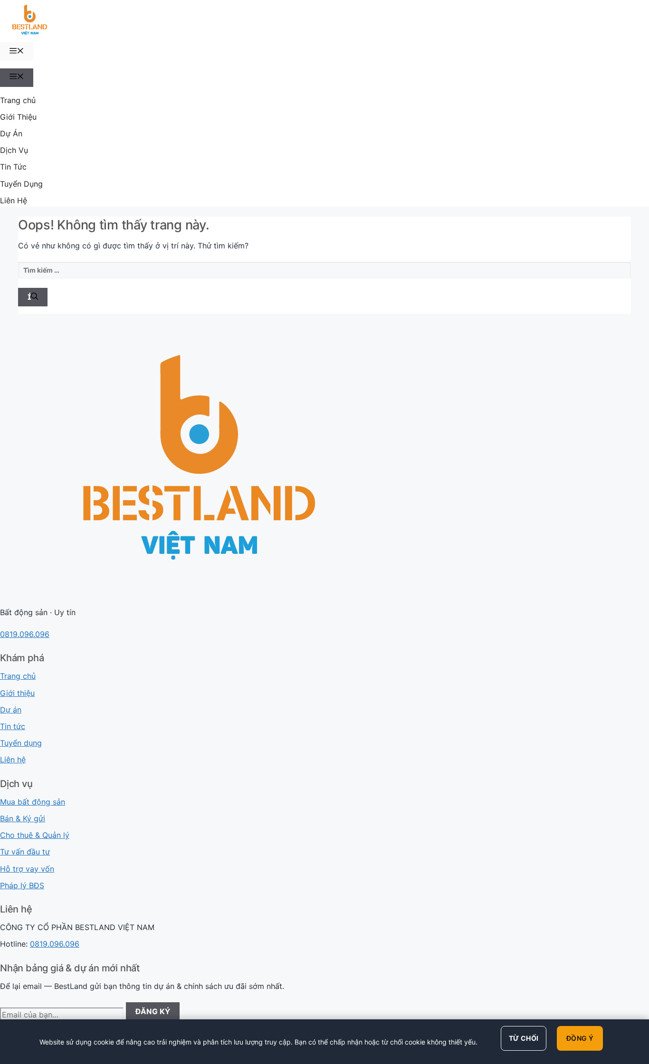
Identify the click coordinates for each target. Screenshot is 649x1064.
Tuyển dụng (21, 743)
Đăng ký (153, 1011)
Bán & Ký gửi (22, 818)
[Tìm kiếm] (33, 297)
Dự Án (11, 133)
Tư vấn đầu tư (25, 851)
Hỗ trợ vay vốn (27, 869)
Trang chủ (18, 100)
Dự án (10, 709)
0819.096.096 (24, 634)
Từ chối (523, 1038)
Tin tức (12, 726)
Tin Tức (13, 166)
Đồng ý (579, 1038)
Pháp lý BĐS (22, 885)
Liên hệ (13, 759)
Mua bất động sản (32, 802)
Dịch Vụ (14, 150)
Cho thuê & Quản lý (34, 835)
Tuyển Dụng (21, 184)
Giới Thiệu (18, 117)
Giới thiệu (17, 693)
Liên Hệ (13, 200)
